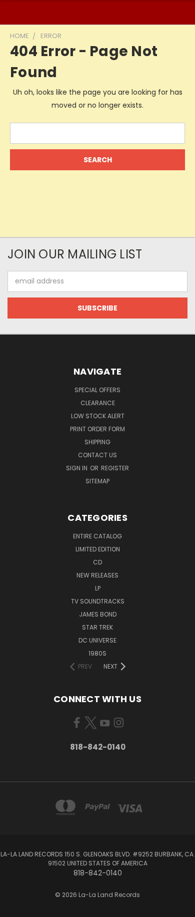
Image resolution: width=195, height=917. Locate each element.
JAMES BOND (97, 614)
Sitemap (98, 481)
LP (97, 588)
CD (97, 562)
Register (115, 468)
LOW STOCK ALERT (97, 416)
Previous (15, 906)
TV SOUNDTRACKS (97, 601)
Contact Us (97, 455)
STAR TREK (97, 627)
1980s (97, 653)
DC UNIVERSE (97, 640)
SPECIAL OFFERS (97, 390)
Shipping (97, 442)
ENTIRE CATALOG (97, 536)
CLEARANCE (97, 403)
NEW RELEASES (97, 575)
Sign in (77, 468)
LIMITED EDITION (98, 549)
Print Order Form (97, 429)
